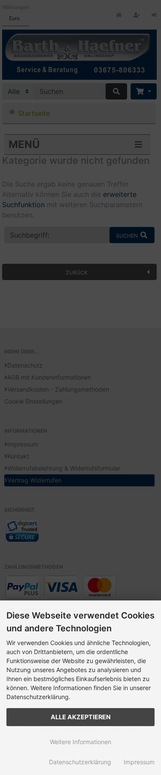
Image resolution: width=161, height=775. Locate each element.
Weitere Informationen (80, 741)
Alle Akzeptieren (81, 717)
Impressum (139, 762)
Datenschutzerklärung (80, 762)
